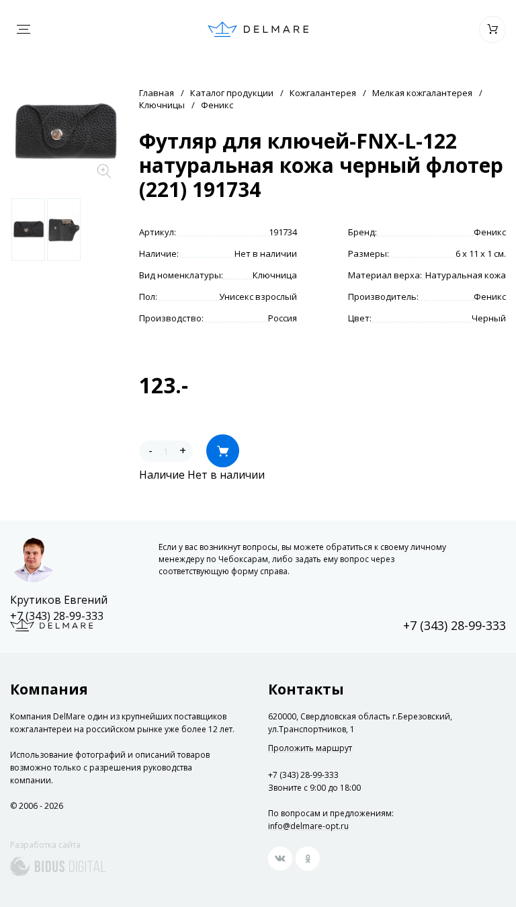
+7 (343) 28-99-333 (56, 615)
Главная (156, 93)
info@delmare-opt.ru (308, 826)
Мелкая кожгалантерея (422, 93)
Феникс (217, 105)
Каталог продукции (231, 93)
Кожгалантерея (323, 93)
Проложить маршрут (310, 748)
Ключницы (162, 105)
